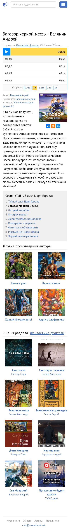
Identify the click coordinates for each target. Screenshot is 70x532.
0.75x (28, 87)
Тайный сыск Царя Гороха (23, 201)
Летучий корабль (18, 210)
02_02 (35, 66)
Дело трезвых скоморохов (24, 219)
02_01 (35, 59)
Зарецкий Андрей (25, 99)
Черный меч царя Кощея (23, 236)
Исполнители (53, 520)
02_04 (35, 80)
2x (55, 87)
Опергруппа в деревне (22, 223)
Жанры (27, 520)
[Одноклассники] (53, 126)
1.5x (49, 87)
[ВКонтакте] (48, 126)
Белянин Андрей (19, 95)
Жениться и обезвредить (23, 227)
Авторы (38, 520)
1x (34, 87)
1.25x (41, 87)
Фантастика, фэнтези (27, 45)
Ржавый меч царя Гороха (23, 231)
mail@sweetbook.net (33, 525)
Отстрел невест (18, 214)
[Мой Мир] (58, 126)
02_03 (35, 73)
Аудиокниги (13, 520)
